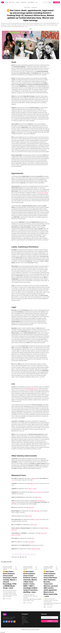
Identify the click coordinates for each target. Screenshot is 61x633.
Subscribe (56, 2)
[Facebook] (4, 621)
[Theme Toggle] (44, 2)
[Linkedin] (12, 621)
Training (17, 2)
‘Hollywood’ (33, 478)
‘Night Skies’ (36, 510)
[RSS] (14, 621)
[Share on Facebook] (18, 557)
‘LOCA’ (35, 524)
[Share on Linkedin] (21, 557)
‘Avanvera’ (29, 516)
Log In (49, 2)
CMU (4, 598)
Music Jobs (11, 2)
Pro (36, 2)
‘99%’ (33, 538)
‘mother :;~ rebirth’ (32, 488)
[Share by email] (23, 557)
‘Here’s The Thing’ (37, 492)
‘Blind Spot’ (31, 507)
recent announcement (43, 192)
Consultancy (23, 2)
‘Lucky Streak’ (31, 541)
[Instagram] (9, 621)
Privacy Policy (2, 632)
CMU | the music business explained (32, 629)
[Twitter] (6, 621)
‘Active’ (39, 497)
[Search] (46, 2)
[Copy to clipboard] (26, 557)
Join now (49, 621)
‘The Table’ (36, 519)
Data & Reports (31, 2)
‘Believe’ (31, 483)
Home (6, 2)
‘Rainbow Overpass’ (35, 548)
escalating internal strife (32, 388)
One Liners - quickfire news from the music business (23, 554)
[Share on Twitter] (16, 557)
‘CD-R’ (12, 480)
